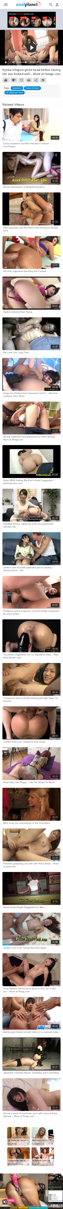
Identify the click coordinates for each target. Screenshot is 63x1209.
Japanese (16, 88)
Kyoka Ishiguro (32, 88)
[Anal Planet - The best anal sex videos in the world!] (28, 6)
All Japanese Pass (14, 92)
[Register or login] (57, 4)
